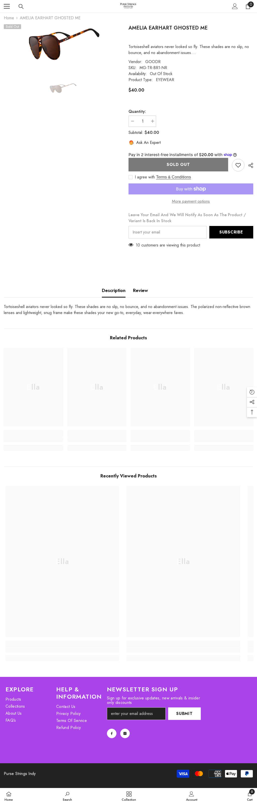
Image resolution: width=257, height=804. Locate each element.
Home (9, 18)
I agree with (145, 177)
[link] (33, 439)
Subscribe (231, 232)
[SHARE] (248, 165)
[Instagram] (125, 733)
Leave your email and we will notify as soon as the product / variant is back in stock (187, 218)
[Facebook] (111, 733)
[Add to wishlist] (238, 165)
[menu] (7, 6)
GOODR (153, 62)
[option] (62, 43)
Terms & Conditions (173, 177)
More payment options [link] (191, 201)
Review (140, 290)
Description (113, 290)
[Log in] (235, 6)
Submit (184, 713)
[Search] (21, 7)
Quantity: (137, 111)
